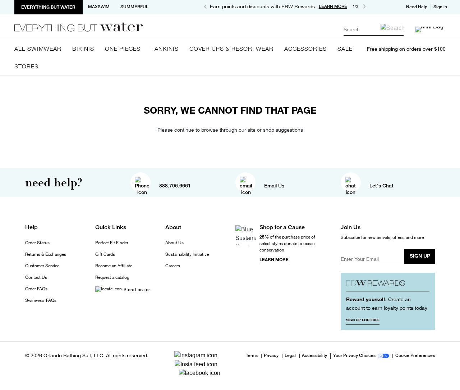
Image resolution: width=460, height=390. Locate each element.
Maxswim (99, 6)
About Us (174, 242)
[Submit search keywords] (392, 28)
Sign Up (420, 256)
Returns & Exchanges (45, 254)
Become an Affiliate (113, 265)
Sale (345, 48)
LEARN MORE (333, 6)
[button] (441, 7)
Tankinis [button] (165, 48)
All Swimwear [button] (37, 48)
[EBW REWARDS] (388, 284)
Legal (290, 356)
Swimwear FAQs (40, 300)
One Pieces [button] (123, 48)
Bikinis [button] (83, 48)
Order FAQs (36, 288)
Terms (252, 355)
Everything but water (48, 7)
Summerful (134, 6)
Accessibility (314, 356)
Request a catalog (112, 277)
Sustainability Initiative (187, 254)
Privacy (271, 356)
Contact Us (36, 277)
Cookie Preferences (415, 356)
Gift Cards (105, 254)
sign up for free (363, 320)
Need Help (416, 6)
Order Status (37, 242)
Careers (172, 265)
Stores (26, 66)
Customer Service (42, 265)
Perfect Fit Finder (111, 242)
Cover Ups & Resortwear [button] (231, 48)
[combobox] (374, 29)
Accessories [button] (305, 48)
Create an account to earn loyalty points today (386, 303)
